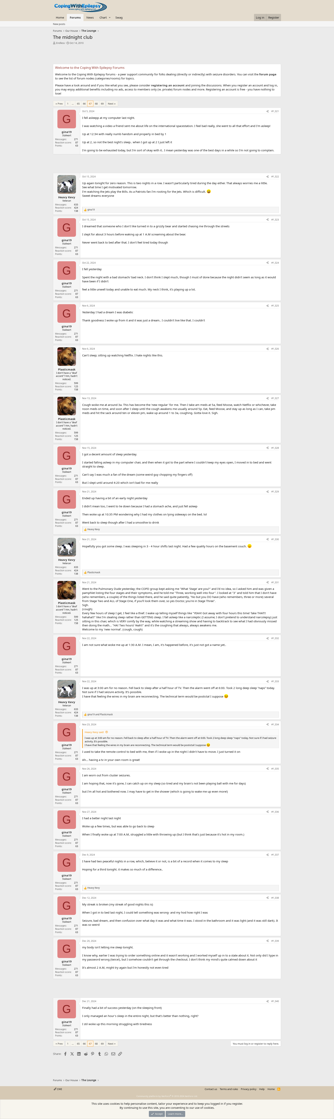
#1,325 (275, 305)
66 (84, 103)
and (100, 714)
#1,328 (275, 448)
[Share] (267, 111)
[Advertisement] (167, 55)
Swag (119, 17)
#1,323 (275, 219)
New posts (59, 24)
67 (90, 103)
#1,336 (275, 811)
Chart (103, 17)
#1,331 (275, 582)
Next (110, 103)
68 (96, 103)
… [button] (73, 103)
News (90, 17)
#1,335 (275, 768)
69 (102, 103)
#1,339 (275, 941)
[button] (109, 17)
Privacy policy (248, 1089)
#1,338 (275, 897)
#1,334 (275, 724)
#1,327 (275, 398)
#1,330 (275, 539)
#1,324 (275, 262)
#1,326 (275, 348)
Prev (60, 103)
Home (60, 17)
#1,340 (275, 1001)
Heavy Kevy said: (94, 732)
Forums (75, 17)
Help (262, 1089)
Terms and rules (229, 1089)
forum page (267, 74)
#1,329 (275, 491)
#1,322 (275, 176)
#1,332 (275, 638)
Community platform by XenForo (167, 1096)
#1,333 (275, 681)
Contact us (211, 1089)
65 (78, 103)
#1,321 (275, 111)
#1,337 (275, 854)
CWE (59, 1089)
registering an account (168, 85)
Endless (60, 43)
